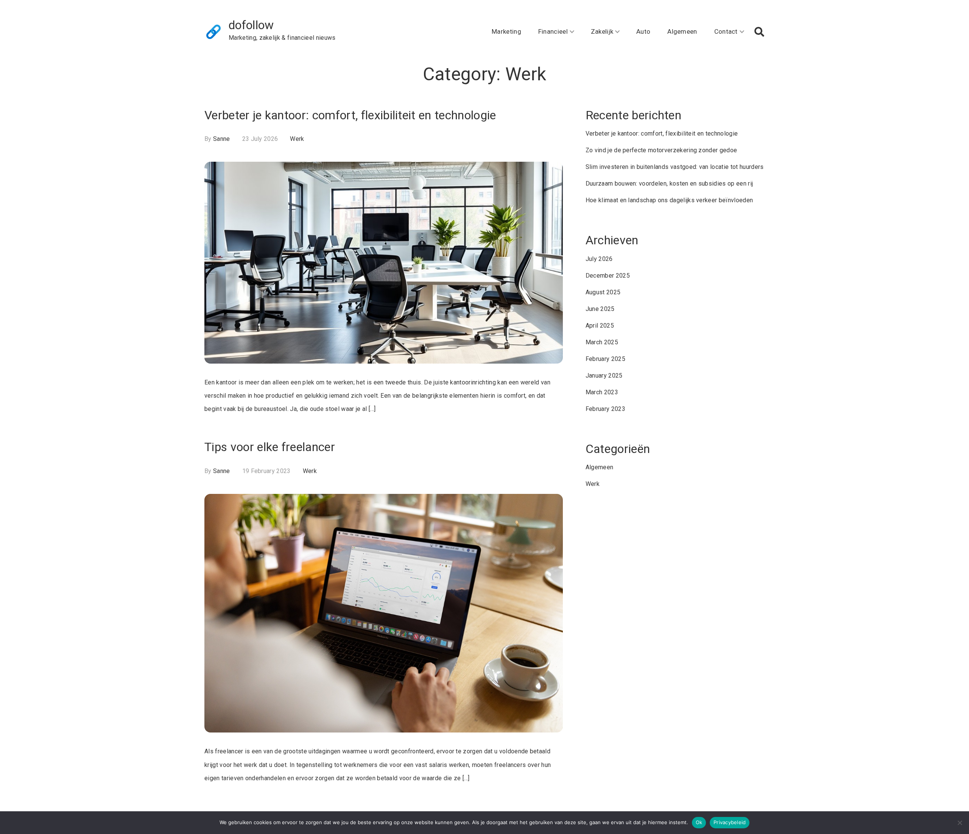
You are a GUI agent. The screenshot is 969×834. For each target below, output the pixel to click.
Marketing (506, 31)
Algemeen (682, 31)
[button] (759, 32)
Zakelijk (602, 31)
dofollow (251, 25)
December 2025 (608, 275)
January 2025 (604, 375)
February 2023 (605, 408)
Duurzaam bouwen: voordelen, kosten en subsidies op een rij (669, 183)
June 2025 (600, 308)
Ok (699, 822)
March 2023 (602, 392)
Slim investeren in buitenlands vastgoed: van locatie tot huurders (675, 166)
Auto (643, 31)
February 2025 (605, 358)
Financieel (553, 31)
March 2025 (602, 342)
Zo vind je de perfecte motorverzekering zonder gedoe (661, 150)
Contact (726, 31)
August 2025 (603, 292)
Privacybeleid (730, 822)
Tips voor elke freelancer (269, 447)
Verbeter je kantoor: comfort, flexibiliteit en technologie (350, 115)
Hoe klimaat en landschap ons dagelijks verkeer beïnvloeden (669, 200)
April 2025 (600, 325)
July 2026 (599, 258)
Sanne (221, 138)
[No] (959, 822)
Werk (297, 138)
